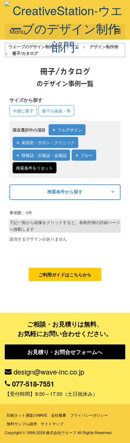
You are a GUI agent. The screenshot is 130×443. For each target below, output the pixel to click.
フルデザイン (69, 130)
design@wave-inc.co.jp (49, 371)
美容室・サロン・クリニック (48, 142)
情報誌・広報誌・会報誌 (44, 155)
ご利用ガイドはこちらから (65, 274)
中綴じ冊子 (23, 111)
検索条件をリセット (34, 168)
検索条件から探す (65, 191)
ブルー (86, 155)
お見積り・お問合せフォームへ (65, 352)
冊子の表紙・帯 (56, 111)
